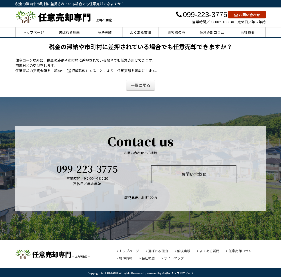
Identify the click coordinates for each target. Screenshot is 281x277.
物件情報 (125, 258)
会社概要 (248, 32)
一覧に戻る (140, 85)
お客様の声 (176, 32)
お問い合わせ (249, 14)
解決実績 (105, 32)
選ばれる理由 (69, 32)
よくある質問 (140, 32)
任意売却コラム (212, 32)
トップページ (33, 32)
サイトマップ (174, 258)
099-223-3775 (205, 15)
